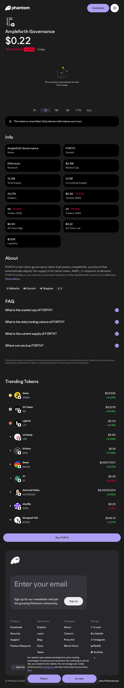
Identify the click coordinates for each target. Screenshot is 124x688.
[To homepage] (15, 560)
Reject (44, 678)
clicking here (48, 667)
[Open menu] (114, 8)
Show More (12, 279)
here (29, 670)
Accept (79, 678)
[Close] (94, 657)
